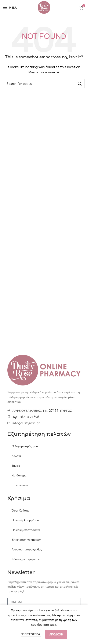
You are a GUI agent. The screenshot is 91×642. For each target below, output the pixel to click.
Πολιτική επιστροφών (26, 530)
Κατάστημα (19, 475)
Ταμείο (16, 465)
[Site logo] (44, 7)
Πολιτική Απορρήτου (25, 520)
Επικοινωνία (20, 485)
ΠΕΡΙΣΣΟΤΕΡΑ (31, 634)
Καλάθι (16, 456)
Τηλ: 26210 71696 (25, 417)
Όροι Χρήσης (20, 510)
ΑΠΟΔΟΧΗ (56, 634)
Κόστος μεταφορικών (26, 559)
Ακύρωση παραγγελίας (27, 549)
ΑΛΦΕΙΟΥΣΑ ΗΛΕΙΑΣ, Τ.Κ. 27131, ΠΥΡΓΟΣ (42, 410)
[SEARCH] (80, 83)
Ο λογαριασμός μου (25, 446)
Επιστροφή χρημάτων (26, 539)
